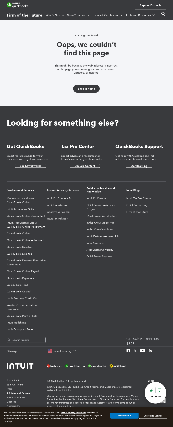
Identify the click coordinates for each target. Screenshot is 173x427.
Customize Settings (153, 416)
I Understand (124, 416)
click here (68, 406)
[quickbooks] (17, 5)
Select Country (63, 351)
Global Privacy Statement (73, 412)
